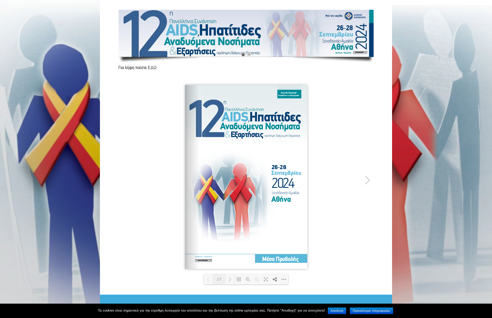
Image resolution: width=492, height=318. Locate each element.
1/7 (219, 279)
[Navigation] (368, 5)
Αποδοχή (337, 311)
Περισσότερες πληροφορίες (371, 311)
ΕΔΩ (152, 67)
